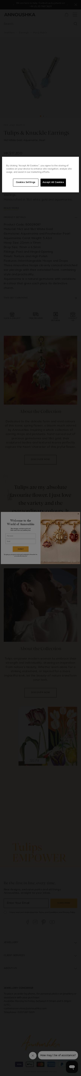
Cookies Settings (25, 182)
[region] (40, 174)
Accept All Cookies (53, 182)
